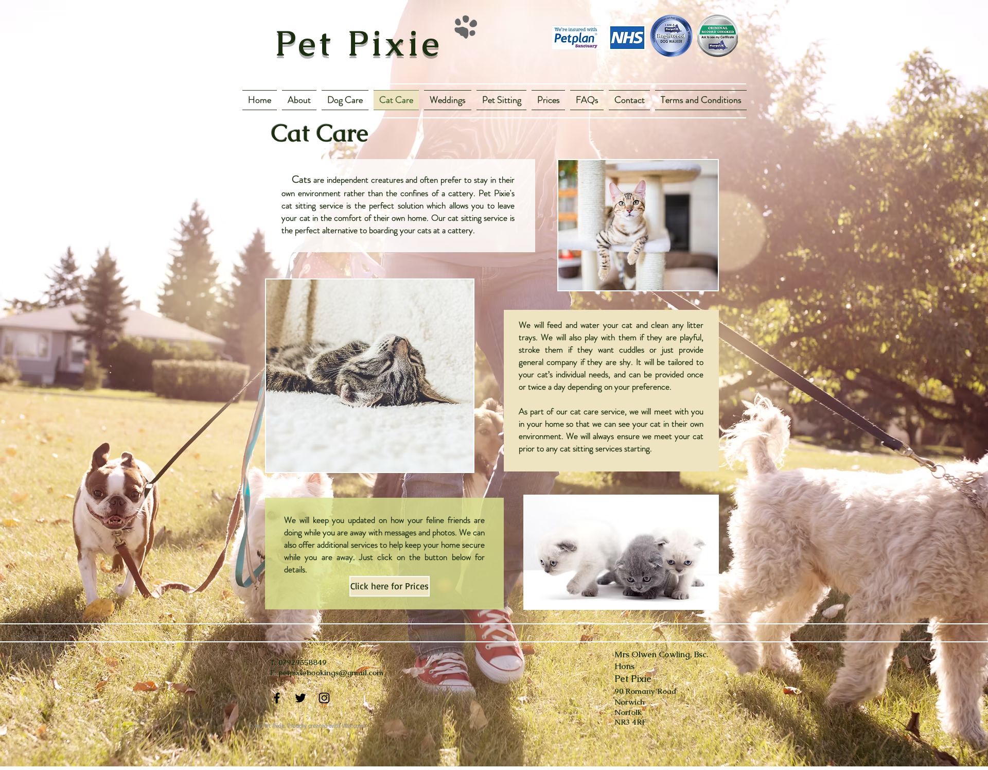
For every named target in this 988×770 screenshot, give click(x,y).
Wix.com (353, 725)
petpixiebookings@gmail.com (330, 672)
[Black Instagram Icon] (324, 698)
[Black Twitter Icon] (300, 698)
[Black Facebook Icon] (277, 698)
